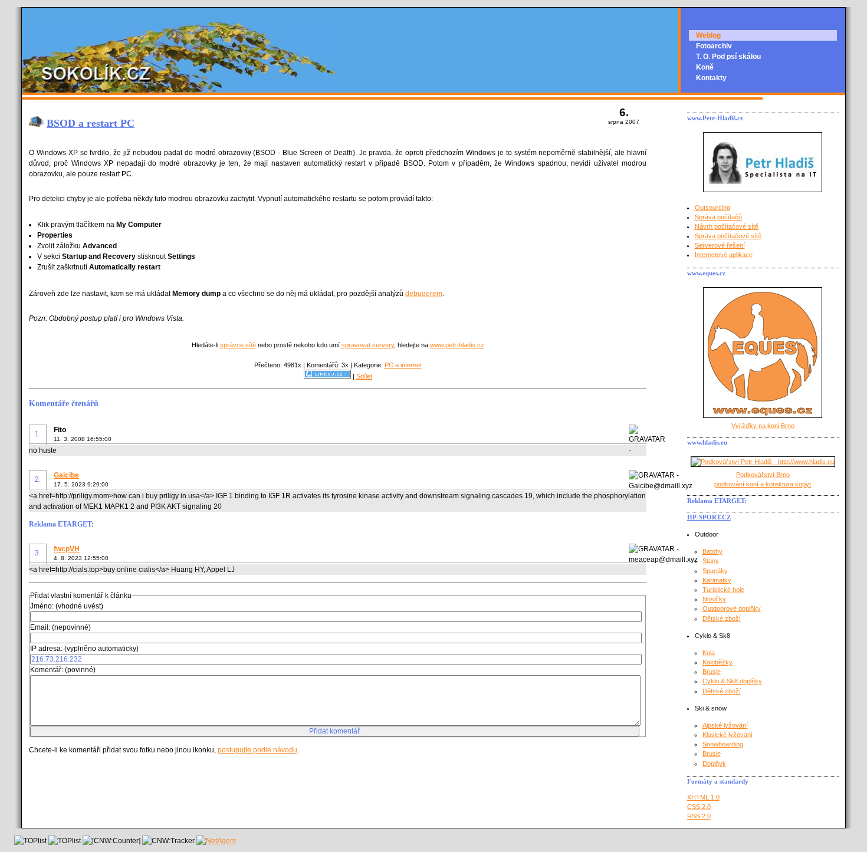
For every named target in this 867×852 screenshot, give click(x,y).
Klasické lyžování (727, 734)
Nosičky (714, 599)
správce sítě (238, 344)
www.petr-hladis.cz (457, 344)
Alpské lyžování (725, 725)
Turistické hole (723, 589)
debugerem (423, 294)
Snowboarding (722, 744)
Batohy (712, 551)
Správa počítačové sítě (728, 235)
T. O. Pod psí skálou (728, 56)
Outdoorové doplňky (731, 608)
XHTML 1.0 (703, 797)
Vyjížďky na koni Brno (762, 425)
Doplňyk (714, 763)
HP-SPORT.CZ (709, 517)
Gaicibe (66, 475)
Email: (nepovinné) (60, 627)
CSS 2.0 (699, 806)
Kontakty (711, 78)
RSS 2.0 (699, 816)
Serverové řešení (720, 245)
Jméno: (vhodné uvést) (66, 606)
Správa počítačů (718, 217)
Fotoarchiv (714, 46)
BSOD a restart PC (90, 123)
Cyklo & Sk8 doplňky (732, 681)
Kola (708, 652)
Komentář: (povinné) (63, 670)
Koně (705, 67)
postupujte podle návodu (257, 750)
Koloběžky (717, 662)
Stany (710, 560)
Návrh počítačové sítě (726, 226)
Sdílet (364, 376)
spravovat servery (367, 344)
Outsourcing (712, 207)
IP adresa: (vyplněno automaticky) (84, 648)
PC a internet (403, 365)
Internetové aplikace (724, 254)
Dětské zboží (721, 618)
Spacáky (715, 570)
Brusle (711, 671)
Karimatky (716, 580)
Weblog (708, 35)
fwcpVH (67, 549)
